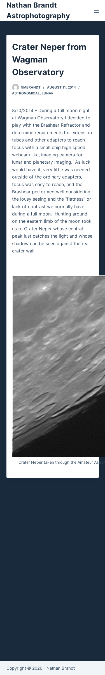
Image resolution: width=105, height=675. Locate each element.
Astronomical (26, 93)
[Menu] (96, 10)
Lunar (47, 93)
